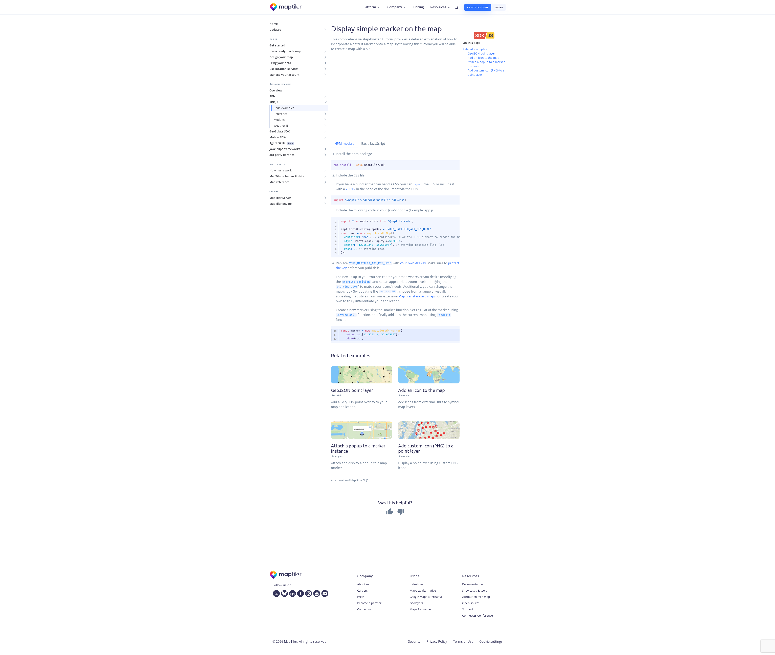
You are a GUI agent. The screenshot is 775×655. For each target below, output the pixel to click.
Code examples (284, 108)
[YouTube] (315, 592)
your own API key (413, 263)
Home (273, 24)
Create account (477, 7)
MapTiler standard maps (417, 296)
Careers (362, 590)
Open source (471, 603)
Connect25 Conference (477, 615)
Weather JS (281, 125)
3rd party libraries (281, 155)
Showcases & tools (474, 590)
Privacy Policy (436, 641)
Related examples (475, 49)
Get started (277, 45)
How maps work (280, 170)
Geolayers (416, 603)
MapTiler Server (280, 198)
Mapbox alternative (423, 590)
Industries (416, 584)
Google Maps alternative (426, 597)
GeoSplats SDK (279, 131)
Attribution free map (476, 597)
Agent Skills (281, 143)
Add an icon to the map (483, 58)
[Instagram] (307, 592)
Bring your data (280, 63)
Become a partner (369, 603)
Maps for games (420, 609)
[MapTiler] (286, 7)
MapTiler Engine (280, 204)
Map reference (279, 182)
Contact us (364, 609)
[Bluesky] (283, 592)
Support (467, 609)
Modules (279, 120)
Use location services (283, 69)
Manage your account (284, 75)
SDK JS (273, 102)
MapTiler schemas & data (286, 176)
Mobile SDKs (278, 137)
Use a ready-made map (285, 51)
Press (360, 597)
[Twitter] (275, 592)
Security (414, 641)
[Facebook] (299, 592)
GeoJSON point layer (481, 53)
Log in (499, 7)
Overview (275, 90)
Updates (275, 29)
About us (363, 584)
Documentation (472, 584)
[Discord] (324, 592)
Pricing (418, 7)
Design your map (281, 57)
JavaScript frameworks (284, 149)
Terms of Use (463, 641)
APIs (272, 96)
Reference (280, 114)
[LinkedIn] (291, 592)
